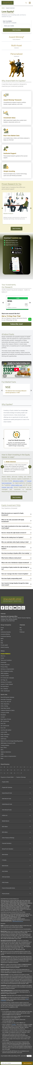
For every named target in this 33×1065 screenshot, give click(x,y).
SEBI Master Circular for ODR (8, 743)
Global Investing (5, 647)
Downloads (3, 662)
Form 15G (3, 723)
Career (2, 658)
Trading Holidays (5, 745)
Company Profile (5, 712)
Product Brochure (5, 664)
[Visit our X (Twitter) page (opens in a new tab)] (11, 608)
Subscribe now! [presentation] (16, 324)
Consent (3, 717)
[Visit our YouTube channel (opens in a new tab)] (15, 608)
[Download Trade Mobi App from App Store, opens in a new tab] (16, 252)
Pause (29, 1055)
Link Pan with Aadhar (6, 730)
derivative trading (18, 481)
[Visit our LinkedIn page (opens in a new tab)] (19, 608)
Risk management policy (7, 671)
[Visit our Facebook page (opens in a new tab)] (2, 608)
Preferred (22, 632)
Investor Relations (5, 653)
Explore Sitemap (21, 777)
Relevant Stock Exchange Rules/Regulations (12, 741)
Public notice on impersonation (8, 756)
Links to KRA (4, 732)
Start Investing (17, 30)
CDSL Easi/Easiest (5, 690)
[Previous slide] (2, 208)
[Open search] (26, 2)
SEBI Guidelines (4, 673)
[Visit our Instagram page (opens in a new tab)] (7, 608)
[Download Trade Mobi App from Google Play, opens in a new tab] (16, 248)
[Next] (30, 302)
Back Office (4, 747)
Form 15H (3, 727)
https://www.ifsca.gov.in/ (17, 921)
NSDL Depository (5, 734)
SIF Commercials (5, 725)
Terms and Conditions (6, 660)
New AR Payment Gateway (7, 697)
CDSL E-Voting (4, 706)
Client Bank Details (5, 708)
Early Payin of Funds (6, 719)
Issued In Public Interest (7, 684)
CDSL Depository (5, 703)
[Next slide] (31, 208)
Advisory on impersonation (7, 669)
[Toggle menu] (29, 2)
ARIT (2, 629)
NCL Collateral (4, 688)
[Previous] (3, 302)
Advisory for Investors (6, 682)
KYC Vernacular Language (7, 677)
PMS (2, 642)
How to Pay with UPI (6, 701)
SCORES (14, 1024)
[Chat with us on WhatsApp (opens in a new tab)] (23, 608)
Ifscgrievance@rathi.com (6, 920)
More (2, 758)
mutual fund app (7, 487)
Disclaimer (3, 714)
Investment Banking (6, 636)
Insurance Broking (5, 634)
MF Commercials (5, 721)
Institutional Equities (6, 632)
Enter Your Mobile (7, 21)
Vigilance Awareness (6, 752)
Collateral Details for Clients (7, 710)
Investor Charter (5, 675)
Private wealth (4, 645)
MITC (2, 749)
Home (3, 8)
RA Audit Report (5, 686)
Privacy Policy (4, 666)
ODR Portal (3, 738)
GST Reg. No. (4, 680)
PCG (21, 629)
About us (3, 655)
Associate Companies (6, 699)
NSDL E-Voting (4, 736)
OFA (2, 640)
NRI (20, 627)
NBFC (2, 638)
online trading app (16, 485)
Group (2, 627)
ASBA (2, 754)
